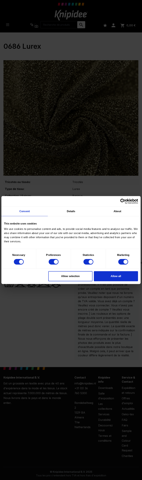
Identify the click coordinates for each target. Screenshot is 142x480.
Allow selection (70, 276)
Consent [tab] (24, 211)
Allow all (116, 276)
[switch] (54, 262)
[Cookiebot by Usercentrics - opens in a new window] (123, 201)
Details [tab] (71, 211)
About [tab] (117, 211)
